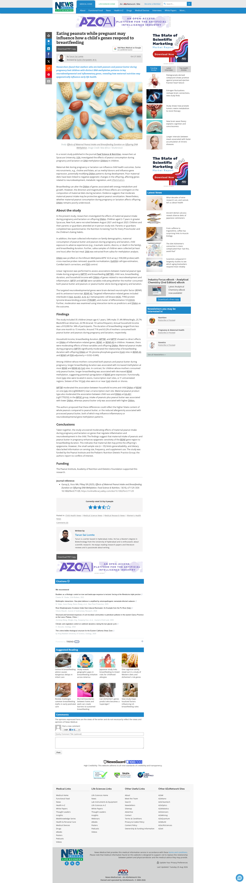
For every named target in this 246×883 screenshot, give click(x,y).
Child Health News (73, 515)
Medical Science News (92, 515)
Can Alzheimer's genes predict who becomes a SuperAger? (110, 701)
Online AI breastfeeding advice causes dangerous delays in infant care (65, 673)
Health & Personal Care (66, 822)
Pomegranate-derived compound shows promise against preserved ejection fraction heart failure (177, 79)
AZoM (160, 795)
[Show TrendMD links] (142, 641)
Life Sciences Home (107, 4)
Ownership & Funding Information (139, 828)
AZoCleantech (164, 802)
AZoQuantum (164, 818)
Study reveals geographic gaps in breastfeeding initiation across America (87, 673)
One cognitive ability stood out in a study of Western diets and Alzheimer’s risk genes (131, 673)
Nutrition (162, 317)
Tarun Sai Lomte (85, 534)
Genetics (162, 342)
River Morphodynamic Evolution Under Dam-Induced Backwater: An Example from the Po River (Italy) (93, 608)
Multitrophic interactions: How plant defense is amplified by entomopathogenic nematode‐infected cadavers (95, 601)
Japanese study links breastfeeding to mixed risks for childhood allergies (110, 673)
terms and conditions (178, 852)
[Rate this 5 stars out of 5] (108, 507)
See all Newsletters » (157, 354)
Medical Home (86, 4)
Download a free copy (168, 299)
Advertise (129, 812)
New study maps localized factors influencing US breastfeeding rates (130, 703)
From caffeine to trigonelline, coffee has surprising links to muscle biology (177, 232)
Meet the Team (131, 798)
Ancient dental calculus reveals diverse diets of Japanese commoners (176, 215)
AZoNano (162, 798)
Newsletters (130, 805)
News (58, 802)
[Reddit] (48, 68)
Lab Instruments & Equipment (104, 802)
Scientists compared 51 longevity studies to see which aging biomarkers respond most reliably (176, 263)
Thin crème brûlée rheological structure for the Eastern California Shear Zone (84, 631)
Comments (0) (62, 522)
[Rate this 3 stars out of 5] (99, 507)
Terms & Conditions (133, 818)
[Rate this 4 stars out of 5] (104, 507)
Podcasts (60, 838)
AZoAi (160, 828)
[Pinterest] (48, 74)
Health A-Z (60, 805)
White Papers (62, 808)
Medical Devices (63, 825)
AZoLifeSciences (165, 825)
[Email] (48, 81)
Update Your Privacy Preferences (173, 862)
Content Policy (131, 825)
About (127, 795)
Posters (59, 835)
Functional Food (63, 798)
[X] (48, 61)
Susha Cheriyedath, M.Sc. (87, 60)
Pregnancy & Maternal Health (171, 330)
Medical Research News (114, 515)
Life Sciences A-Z (98, 805)
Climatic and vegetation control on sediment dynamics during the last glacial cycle (86, 624)
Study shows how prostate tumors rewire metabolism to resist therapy (177, 108)
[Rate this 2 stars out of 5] (95, 507)
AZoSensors (163, 812)
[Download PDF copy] (48, 35)
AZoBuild (162, 822)
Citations (61, 581)
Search (128, 802)
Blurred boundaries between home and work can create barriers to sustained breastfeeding (86, 704)
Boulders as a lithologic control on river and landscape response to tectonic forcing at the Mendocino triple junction (98, 594)
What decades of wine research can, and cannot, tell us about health (177, 200)
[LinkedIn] (48, 48)
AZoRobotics (163, 808)
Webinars (95, 818)
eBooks (59, 832)
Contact (128, 815)
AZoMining (163, 815)
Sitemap (128, 808)
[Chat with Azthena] (239, 878)
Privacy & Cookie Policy (134, 822)
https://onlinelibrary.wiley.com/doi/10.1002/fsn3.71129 (107, 491)
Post (58, 752)
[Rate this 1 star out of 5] (90, 507)
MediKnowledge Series (66, 818)
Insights (59, 815)
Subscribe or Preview (167, 320)
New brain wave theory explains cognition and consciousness (176, 124)
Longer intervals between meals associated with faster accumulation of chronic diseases (178, 140)
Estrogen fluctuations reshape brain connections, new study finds (178, 93)
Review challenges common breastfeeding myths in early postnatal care (65, 703)
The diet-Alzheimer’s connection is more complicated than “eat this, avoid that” (177, 247)
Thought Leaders (63, 812)
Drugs (58, 828)
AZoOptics (162, 805)
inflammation (117, 180)
